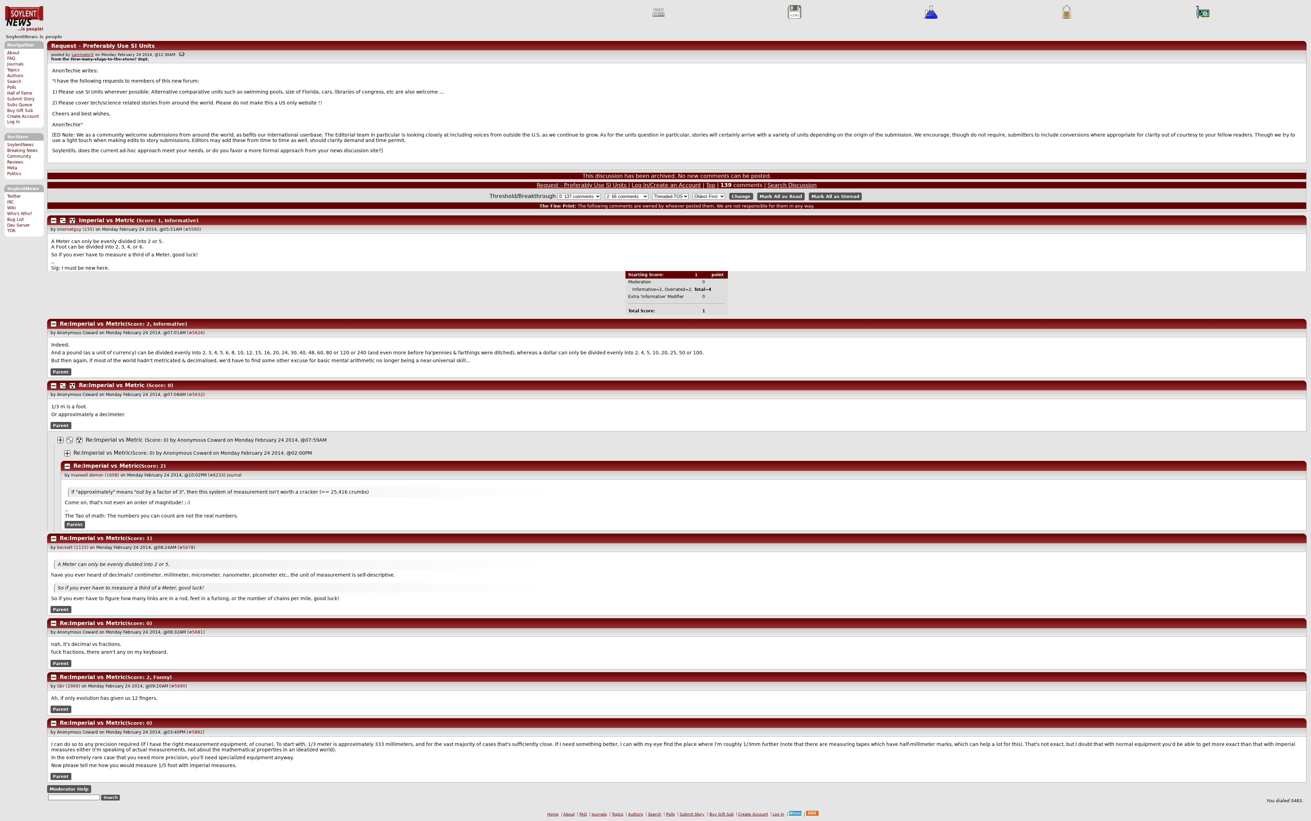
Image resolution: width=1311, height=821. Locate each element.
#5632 (196, 394)
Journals (15, 64)
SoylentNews (24, 18)
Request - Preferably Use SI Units (103, 46)
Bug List (15, 219)
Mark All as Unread (835, 196)
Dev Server (18, 225)
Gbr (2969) (68, 686)
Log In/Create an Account (666, 185)
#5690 (178, 686)
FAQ (11, 58)
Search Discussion (792, 185)
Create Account (23, 116)
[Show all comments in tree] (72, 220)
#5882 (195, 732)
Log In (13, 121)
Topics (13, 70)
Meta (12, 168)
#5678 (186, 547)
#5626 (196, 332)
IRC (10, 202)
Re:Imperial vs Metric (92, 324)
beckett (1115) (72, 547)
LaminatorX (83, 55)
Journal (234, 475)
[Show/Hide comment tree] (63, 220)
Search (14, 81)
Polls (11, 87)
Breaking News (22, 150)
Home (553, 814)
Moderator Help (69, 789)
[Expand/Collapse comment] (54, 220)
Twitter (14, 196)
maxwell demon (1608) (95, 475)
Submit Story (20, 99)
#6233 (217, 475)
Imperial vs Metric (107, 220)
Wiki (11, 208)
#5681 (196, 632)
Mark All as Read (781, 196)
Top (710, 185)
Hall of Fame (19, 93)
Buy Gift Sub (20, 110)
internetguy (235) (75, 229)
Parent (61, 371)
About (13, 53)
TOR (11, 230)
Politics (14, 173)
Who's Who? (19, 213)
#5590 (192, 229)
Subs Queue (19, 104)
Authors (15, 75)
